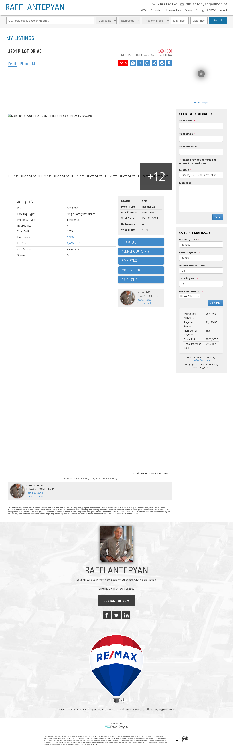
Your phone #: (188, 146)
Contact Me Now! (116, 601)
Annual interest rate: (192, 265)
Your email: (186, 133)
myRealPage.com (201, 360)
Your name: (186, 120)
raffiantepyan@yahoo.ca (159, 709)
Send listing (129, 260)
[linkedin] (126, 615)
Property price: (188, 239)
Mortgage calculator (143, 270)
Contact (211, 10)
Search (218, 20)
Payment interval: (190, 291)
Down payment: (189, 252)
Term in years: (187, 278)
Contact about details (135, 251)
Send (218, 217)
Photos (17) (129, 242)
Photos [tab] (24, 63)
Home (143, 10)
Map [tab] (35, 63)
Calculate (215, 303)
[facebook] (107, 615)
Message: (185, 182)
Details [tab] (12, 63)
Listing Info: (25, 201)
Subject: (184, 169)
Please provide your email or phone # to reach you (197, 161)
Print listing (129, 279)
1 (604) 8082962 (144, 299)
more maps (201, 102)
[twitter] (116, 615)
